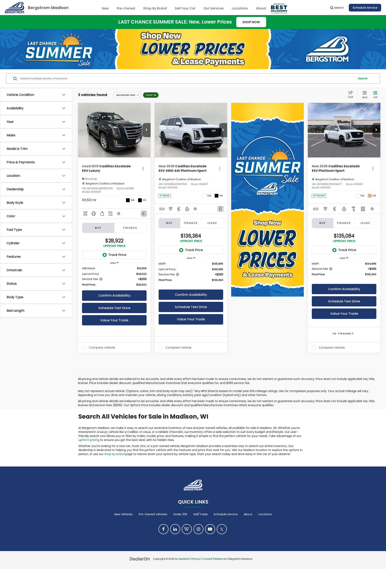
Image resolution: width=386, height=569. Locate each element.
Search (363, 78)
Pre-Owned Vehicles (153, 514)
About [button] (261, 8)
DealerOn (184, 559)
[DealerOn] (140, 559)
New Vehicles (123, 514)
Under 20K (180, 514)
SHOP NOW (251, 22)
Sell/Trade (200, 514)
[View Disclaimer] (118, 213)
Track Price (117, 254)
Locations (240, 8)
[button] (147, 130)
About (248, 514)
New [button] (105, 8)
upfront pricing (88, 440)
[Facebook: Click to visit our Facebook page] (163, 529)
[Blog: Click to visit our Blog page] (187, 529)
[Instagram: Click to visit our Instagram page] (198, 529)
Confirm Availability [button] (114, 295)
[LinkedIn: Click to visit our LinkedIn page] (175, 529)
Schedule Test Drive (114, 308)
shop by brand (114, 454)
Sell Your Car (185, 8)
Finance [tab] (130, 228)
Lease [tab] (212, 223)
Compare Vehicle (102, 348)
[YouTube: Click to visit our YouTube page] (210, 529)
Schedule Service (365, 8)
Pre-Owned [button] (126, 8)
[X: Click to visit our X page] (222, 529)
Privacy (195, 559)
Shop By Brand (155, 8)
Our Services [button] (213, 8)
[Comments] (144, 213)
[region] (114, 276)
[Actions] (143, 168)
